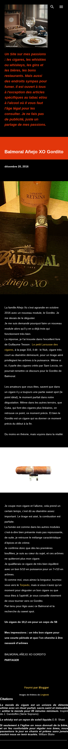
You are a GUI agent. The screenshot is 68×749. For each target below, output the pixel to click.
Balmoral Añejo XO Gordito (25, 654)
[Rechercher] (52, 7)
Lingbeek (44, 695)
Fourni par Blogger (36, 687)
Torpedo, (25, 584)
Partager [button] (12, 660)
